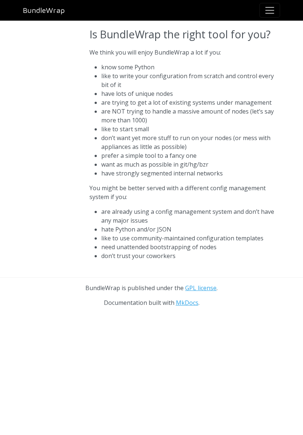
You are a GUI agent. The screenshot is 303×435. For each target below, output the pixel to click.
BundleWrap (44, 10)
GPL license (201, 288)
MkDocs (187, 303)
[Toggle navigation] (269, 10)
